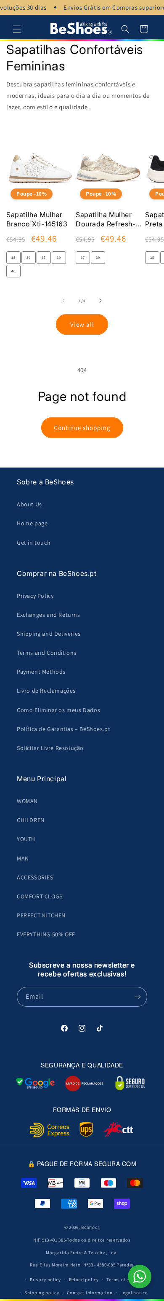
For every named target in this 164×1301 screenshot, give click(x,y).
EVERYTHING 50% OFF (46, 934)
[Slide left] (63, 300)
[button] (17, 29)
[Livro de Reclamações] (84, 1083)
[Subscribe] (137, 997)
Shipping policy (41, 1293)
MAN (23, 858)
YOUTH (26, 839)
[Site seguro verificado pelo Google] (35, 1083)
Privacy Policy (35, 595)
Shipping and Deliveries (49, 633)
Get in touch (33, 542)
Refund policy (84, 1279)
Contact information (89, 1293)
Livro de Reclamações (46, 690)
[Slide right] (100, 300)
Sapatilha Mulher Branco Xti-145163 (36, 219)
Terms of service (124, 1279)
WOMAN (27, 801)
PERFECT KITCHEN (41, 915)
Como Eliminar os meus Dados (58, 710)
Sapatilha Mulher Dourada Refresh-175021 (106, 219)
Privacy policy (45, 1279)
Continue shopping (82, 428)
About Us (29, 504)
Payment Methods (41, 671)
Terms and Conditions (47, 652)
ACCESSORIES (35, 877)
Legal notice (133, 1293)
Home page (32, 523)
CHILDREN (31, 820)
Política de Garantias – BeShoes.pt (63, 729)
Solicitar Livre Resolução (50, 748)
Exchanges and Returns (48, 614)
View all (82, 324)
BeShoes (90, 1227)
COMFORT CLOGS (40, 896)
